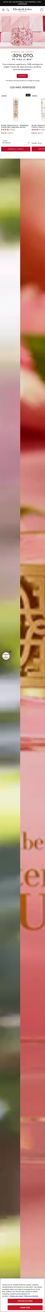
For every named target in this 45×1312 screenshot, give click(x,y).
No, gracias (22, 676)
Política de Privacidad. (24, 674)
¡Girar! (22, 670)
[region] (22, 1295)
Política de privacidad (31, 1296)
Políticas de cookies (16, 1296)
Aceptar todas (25, 1308)
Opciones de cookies (25, 1301)
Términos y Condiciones (21, 673)
